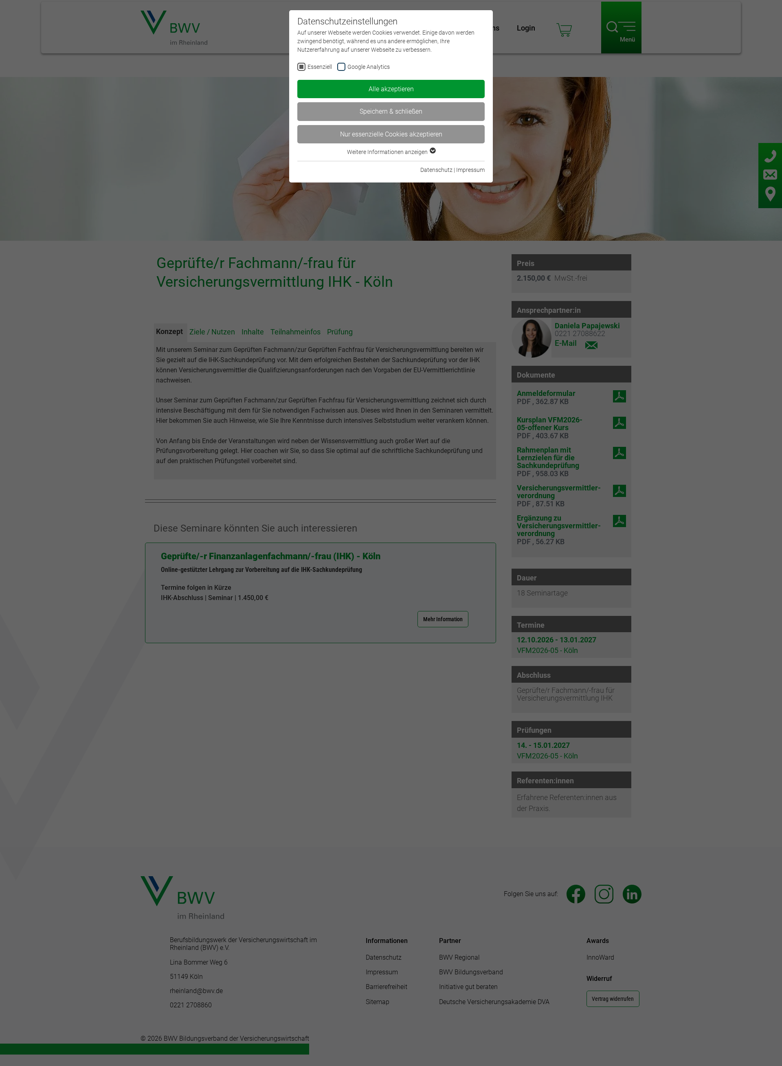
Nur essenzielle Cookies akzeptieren (391, 134)
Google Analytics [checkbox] (368, 67)
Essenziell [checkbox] (320, 67)
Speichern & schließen (391, 111)
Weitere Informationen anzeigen (388, 152)
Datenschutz (436, 170)
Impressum (470, 170)
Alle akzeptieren (391, 89)
